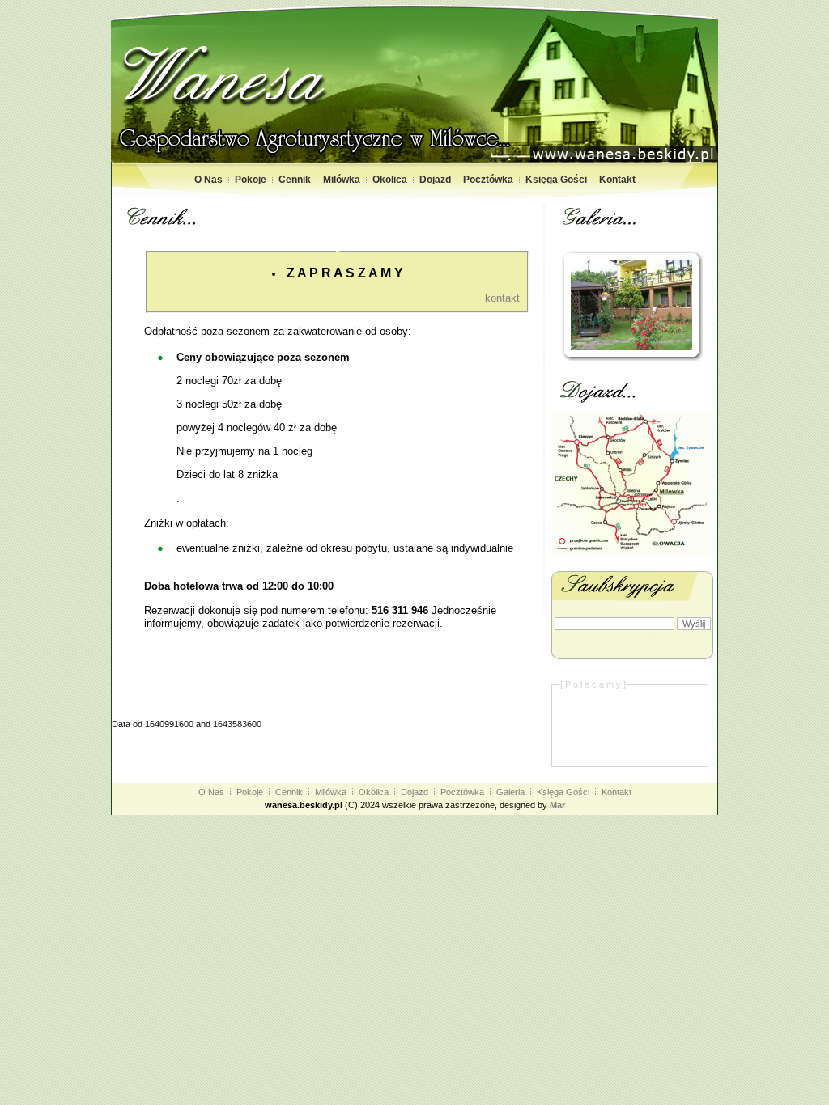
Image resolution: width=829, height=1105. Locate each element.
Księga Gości (556, 179)
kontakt (502, 298)
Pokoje (250, 179)
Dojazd (435, 179)
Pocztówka (488, 179)
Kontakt (617, 179)
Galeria (510, 792)
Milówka (341, 179)
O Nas (208, 179)
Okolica (389, 179)
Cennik (294, 179)
